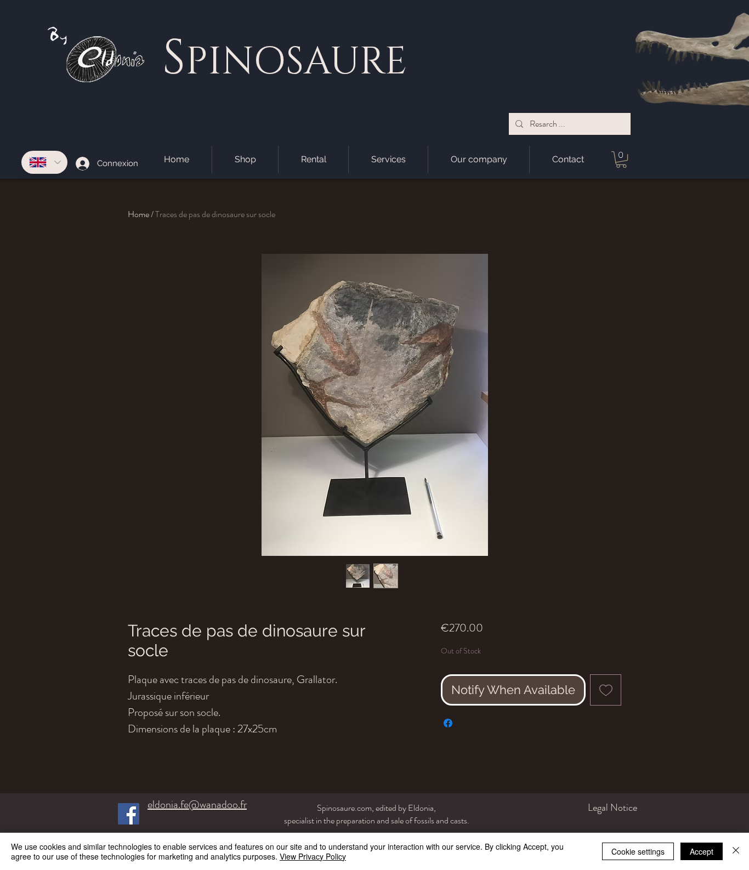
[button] (621, 159)
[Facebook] (128, 813)
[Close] (735, 851)
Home (138, 214)
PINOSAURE (296, 62)
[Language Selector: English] (44, 162)
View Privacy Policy (313, 856)
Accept (701, 851)
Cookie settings (638, 851)
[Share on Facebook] (448, 723)
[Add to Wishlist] (605, 690)
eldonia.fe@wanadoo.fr (197, 804)
